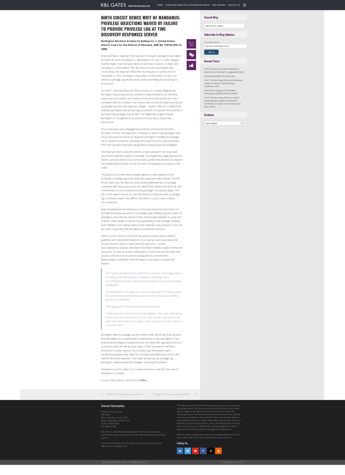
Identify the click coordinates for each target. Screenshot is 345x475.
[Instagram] (211, 451)
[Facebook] (203, 451)
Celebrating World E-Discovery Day (219, 76)
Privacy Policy (227, 462)
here (143, 380)
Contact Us (234, 5)
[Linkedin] (180, 451)
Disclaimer (238, 462)
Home (160, 5)
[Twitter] (187, 451)
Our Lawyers (218, 5)
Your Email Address (211, 42)
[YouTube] (195, 451)
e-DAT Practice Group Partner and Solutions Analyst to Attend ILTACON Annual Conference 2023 (223, 83)
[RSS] (218, 451)
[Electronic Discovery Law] (125, 4)
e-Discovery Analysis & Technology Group (187, 5)
